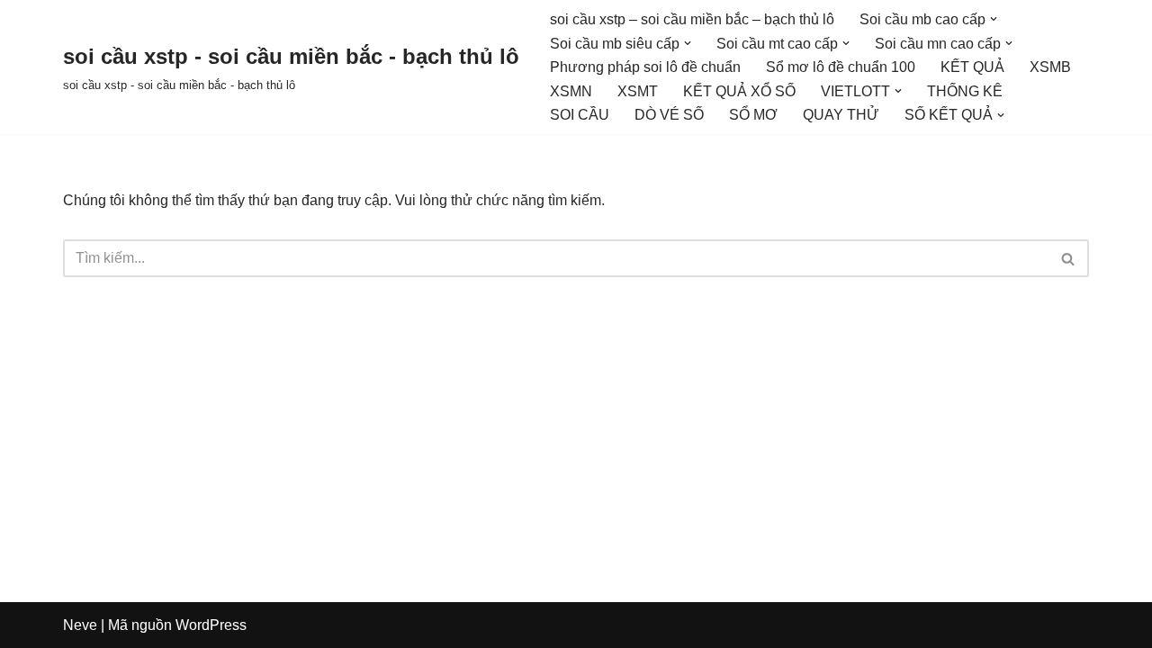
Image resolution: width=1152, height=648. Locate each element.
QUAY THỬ (841, 114)
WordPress (211, 625)
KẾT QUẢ (972, 67)
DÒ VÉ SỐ (669, 114)
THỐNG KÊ (965, 91)
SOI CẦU (579, 114)
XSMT (637, 91)
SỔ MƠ (753, 114)
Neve (80, 625)
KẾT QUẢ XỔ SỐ (739, 91)
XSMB (1050, 67)
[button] (993, 18)
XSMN (571, 91)
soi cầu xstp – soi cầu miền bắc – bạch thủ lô (692, 19)
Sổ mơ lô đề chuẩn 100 (840, 67)
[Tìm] (1068, 258)
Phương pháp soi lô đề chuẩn (645, 67)
